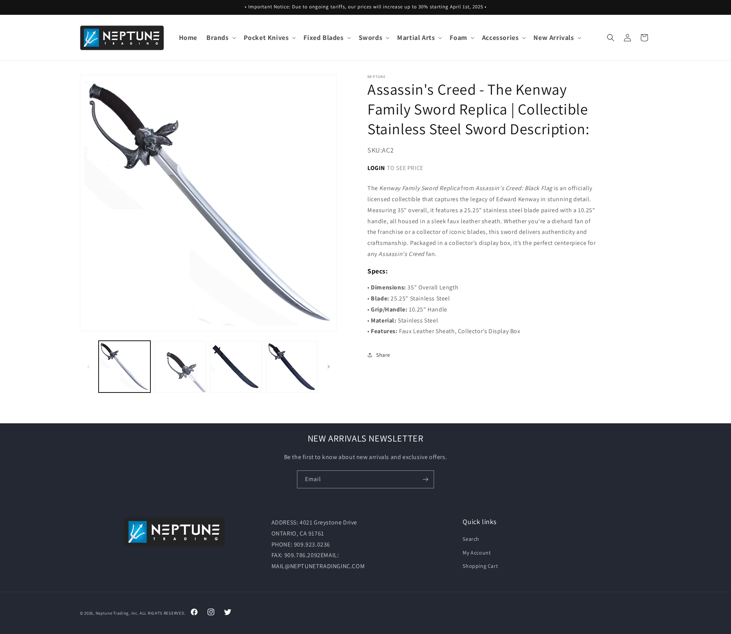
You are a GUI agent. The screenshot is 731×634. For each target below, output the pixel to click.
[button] (220, 37)
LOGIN (376, 168)
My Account (477, 552)
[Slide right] (328, 366)
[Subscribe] (425, 479)
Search (471, 539)
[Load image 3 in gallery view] (236, 366)
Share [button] (383, 354)
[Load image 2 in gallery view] (180, 366)
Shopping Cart (480, 565)
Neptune (104, 613)
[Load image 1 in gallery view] (124, 366)
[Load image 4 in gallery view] (292, 366)
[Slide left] (88, 366)
